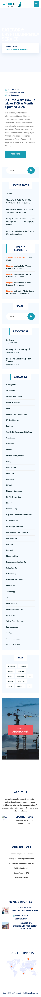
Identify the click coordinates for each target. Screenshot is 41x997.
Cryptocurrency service (15, 455)
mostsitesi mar (11, 538)
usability (20, 686)
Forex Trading (11, 509)
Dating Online (11, 467)
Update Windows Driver (15, 609)
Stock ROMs (10, 585)
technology (10, 591)
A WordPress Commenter (15, 258)
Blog (8, 408)
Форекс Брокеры (13, 639)
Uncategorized (11, 603)
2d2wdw (9, 193)
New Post (9, 544)
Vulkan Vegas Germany (15, 621)
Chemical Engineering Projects (21, 854)
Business (9, 426)
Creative (9, 450)
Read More (15, 154)
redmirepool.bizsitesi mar (16, 562)
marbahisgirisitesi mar (14, 526)
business (11, 666)
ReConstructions (21, 878)
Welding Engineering (21, 868)
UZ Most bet (10, 615)
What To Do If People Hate (25, 910)
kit (30, 676)
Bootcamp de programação (16, 414)
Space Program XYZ (21, 873)
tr (7, 597)
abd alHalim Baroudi (15, 92)
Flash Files (10, 503)
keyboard (20, 676)
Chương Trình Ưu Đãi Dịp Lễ (18, 349)
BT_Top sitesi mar (13, 420)
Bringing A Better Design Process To (25, 927)
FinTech (9, 485)
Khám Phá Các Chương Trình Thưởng (18, 360)
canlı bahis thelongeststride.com (19, 432)
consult (23, 666)
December (10, 473)
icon (10, 676)
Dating (8, 461)
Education (10, 479)
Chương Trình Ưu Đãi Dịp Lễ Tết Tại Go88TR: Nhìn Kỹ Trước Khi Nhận (18, 201)
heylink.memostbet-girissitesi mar (19, 515)
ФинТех (9, 633)
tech (10, 686)
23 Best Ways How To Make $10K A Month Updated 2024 (20, 103)
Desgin (10, 671)
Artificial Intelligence (14, 396)
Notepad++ (10, 550)
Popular (21, 681)
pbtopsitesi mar (12, 556)
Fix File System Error (14, 497)
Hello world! (20, 919)
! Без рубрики (11, 384)
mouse (10, 681)
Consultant (10, 444)
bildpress (10, 266)
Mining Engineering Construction (21, 859)
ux (29, 686)
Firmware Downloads (14, 491)
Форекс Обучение (13, 645)
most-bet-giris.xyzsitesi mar (17, 532)
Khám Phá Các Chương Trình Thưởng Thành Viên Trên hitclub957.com (19, 210)
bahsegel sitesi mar (13, 402)
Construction (11, 438)
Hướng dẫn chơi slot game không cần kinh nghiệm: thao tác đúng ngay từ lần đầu (20, 222)
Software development (14, 580)
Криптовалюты (12, 627)
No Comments (13, 95)
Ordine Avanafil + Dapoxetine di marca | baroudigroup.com (20, 232)
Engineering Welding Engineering (21, 863)
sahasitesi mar (11, 568)
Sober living (11, 574)
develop (21, 671)
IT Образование (12, 520)
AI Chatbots (10, 390)
